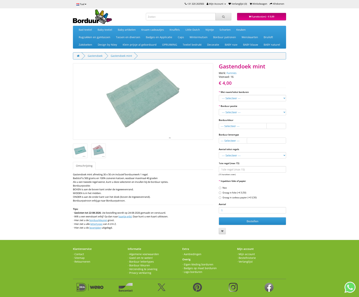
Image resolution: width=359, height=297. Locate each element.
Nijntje (209, 29)
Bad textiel (85, 29)
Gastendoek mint (121, 56)
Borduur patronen (224, 37)
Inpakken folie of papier (233, 181)
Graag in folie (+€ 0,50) (234, 192)
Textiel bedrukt (192, 44)
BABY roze (231, 44)
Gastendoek (95, 56)
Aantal (222, 204)
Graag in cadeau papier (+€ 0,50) (240, 197)
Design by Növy (107, 44)
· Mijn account (246, 254)
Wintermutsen (199, 37)
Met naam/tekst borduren (235, 92)
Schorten (225, 29)
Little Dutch (192, 29)
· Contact (78, 254)
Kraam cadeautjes (152, 29)
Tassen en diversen (128, 37)
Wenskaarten (250, 37)
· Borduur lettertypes (141, 261)
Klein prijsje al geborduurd (140, 44)
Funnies (232, 73)
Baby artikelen (127, 29)
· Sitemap (79, 258)
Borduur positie (229, 106)
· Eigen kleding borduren (197, 264)
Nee (225, 187)
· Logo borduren (192, 272)
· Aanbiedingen (191, 254)
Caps (181, 37)
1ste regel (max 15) (229, 163)
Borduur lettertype (229, 134)
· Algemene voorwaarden (143, 254)
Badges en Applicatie (159, 37)
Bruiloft (268, 37)
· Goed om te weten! (140, 258)
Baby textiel (105, 29)
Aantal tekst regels (229, 149)
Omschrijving (84, 165)
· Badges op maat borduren (199, 268)
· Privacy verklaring (139, 273)
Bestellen (252, 221)
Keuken (241, 29)
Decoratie (213, 44)
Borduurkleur (226, 120)
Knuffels (175, 29)
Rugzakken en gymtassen (94, 37)
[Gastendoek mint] (143, 101)
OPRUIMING (169, 44)
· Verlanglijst (245, 261)
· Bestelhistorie (246, 258)
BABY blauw (250, 44)
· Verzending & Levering (142, 269)
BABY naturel (272, 44)
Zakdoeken (85, 44)
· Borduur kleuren (139, 265)
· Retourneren (81, 261)
